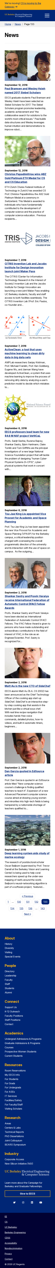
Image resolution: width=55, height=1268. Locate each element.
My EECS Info (12, 1074)
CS (6, 1222)
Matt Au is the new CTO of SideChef (27, 686)
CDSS (7, 1237)
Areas (8, 1123)
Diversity (9, 948)
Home (8, 24)
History (8, 943)
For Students (11, 1079)
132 (36, 901)
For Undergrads (13, 1087)
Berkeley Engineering (15, 1232)
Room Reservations (15, 1070)
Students (9, 988)
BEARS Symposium (15, 1144)
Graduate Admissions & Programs (22, 1043)
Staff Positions (12, 1019)
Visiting (8, 952)
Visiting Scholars (13, 1108)
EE (6, 1216)
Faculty (9, 979)
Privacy (8, 1253)
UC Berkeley (11, 1227)
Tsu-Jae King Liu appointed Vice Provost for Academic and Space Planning (25, 517)
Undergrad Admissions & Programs (23, 1038)
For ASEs (10, 1091)
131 (27, 901)
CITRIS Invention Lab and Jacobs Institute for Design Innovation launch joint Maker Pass (26, 267)
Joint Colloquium (13, 1140)
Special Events (12, 956)
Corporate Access (14, 1159)
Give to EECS (27, 1193)
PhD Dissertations (14, 1136)
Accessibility (11, 1243)
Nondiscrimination (13, 1248)
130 (19, 901)
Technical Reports (14, 1131)
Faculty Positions (14, 1015)
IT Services (11, 1096)
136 (30, 908)
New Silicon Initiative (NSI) (19, 1163)
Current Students (14, 1055)
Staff (7, 983)
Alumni (8, 992)
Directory (10, 971)
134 (12, 908)
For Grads (10, 1083)
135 (21, 908)
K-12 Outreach (12, 1011)
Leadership (10, 975)
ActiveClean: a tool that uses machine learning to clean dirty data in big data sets (24, 353)
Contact (9, 1024)
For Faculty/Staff (14, 1104)
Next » (28, 913)
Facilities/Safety (13, 1100)
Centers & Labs (13, 1127)
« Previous (28, 896)
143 (43, 908)
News (18, 24)
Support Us (11, 1007)
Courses (9, 1047)
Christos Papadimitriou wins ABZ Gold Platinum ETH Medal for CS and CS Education (25, 178)
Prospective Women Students (20, 1051)
